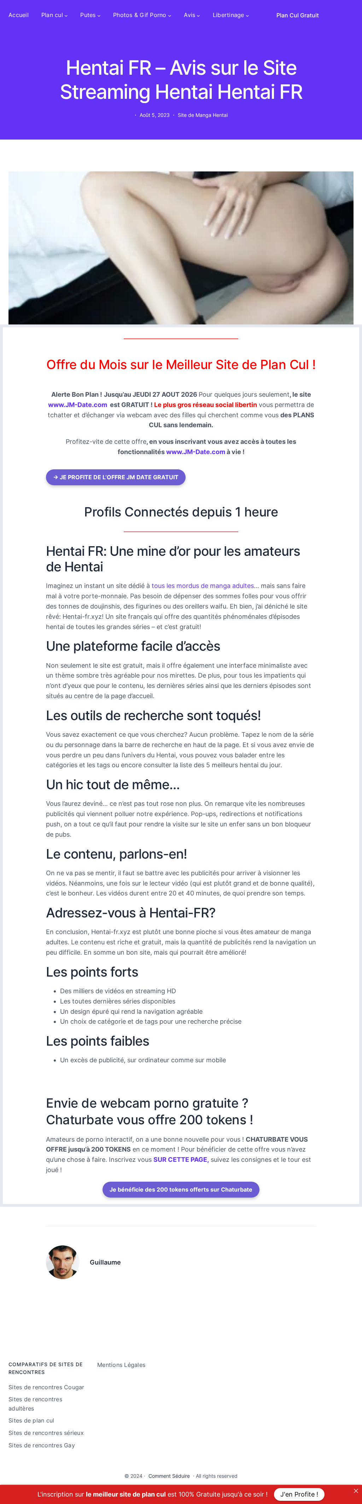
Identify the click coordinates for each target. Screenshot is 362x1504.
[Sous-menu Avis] (198, 15)
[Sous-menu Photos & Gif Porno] (169, 15)
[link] (356, 1491)
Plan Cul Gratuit (297, 15)
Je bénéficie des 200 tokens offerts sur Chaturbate (181, 1189)
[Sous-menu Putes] (99, 15)
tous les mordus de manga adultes (203, 585)
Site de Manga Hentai (203, 115)
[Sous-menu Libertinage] (247, 15)
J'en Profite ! (299, 1494)
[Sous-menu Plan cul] (66, 15)
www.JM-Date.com (77, 404)
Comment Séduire (169, 1476)
